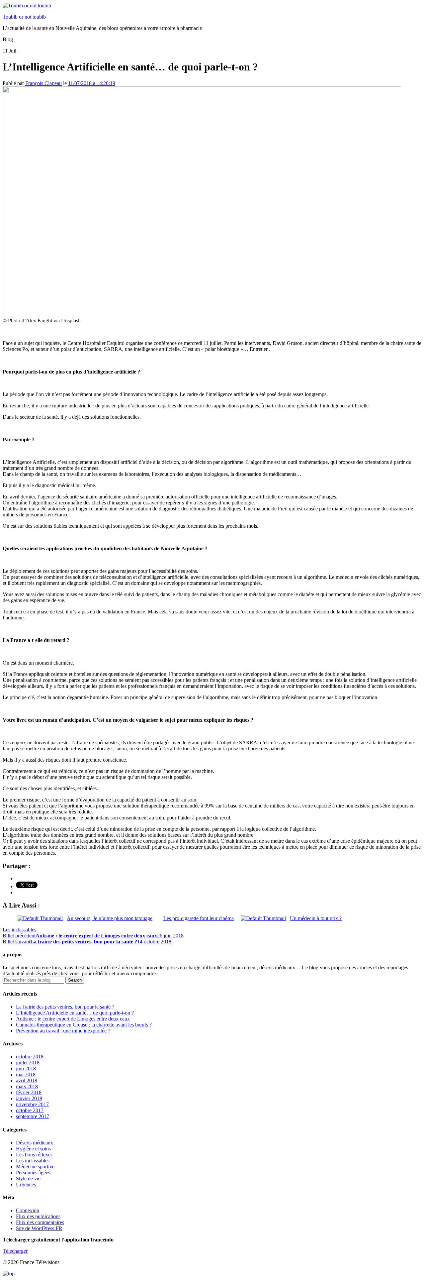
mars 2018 (27, 1086)
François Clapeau (43, 83)
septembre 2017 (32, 1116)
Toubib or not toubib (24, 17)
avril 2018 (26, 1080)
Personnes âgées (33, 1172)
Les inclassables (19, 929)
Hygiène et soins (33, 1148)
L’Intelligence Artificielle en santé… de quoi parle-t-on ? (75, 1012)
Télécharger (15, 1251)
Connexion (27, 1210)
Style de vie (28, 1178)
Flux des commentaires (40, 1222)
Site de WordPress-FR (39, 1228)
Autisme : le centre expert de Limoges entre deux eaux (73, 1018)
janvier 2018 (29, 1098)
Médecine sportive (35, 1166)
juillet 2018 (28, 1062)
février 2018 (29, 1092)
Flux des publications (38, 1216)
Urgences (26, 1184)
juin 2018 (26, 1068)
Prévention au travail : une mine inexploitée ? (63, 1030)
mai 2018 (26, 1074)
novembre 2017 (32, 1104)
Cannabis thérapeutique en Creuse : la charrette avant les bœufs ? (84, 1024)
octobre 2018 (29, 1056)
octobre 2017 (29, 1110)
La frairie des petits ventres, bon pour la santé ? (65, 1007)
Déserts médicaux (34, 1142)
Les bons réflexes (34, 1154)
